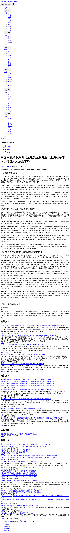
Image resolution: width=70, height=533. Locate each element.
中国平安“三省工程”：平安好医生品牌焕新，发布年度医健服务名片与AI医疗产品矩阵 (28, 335)
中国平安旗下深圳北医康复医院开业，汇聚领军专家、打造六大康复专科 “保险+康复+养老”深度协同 (33, 325)
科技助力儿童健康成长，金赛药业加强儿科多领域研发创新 (20, 505)
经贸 (9, 100)
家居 (9, 133)
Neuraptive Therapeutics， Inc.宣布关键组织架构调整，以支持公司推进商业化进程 (26, 389)
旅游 (9, 128)
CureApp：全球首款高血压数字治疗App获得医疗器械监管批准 (21, 492)
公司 (9, 44)
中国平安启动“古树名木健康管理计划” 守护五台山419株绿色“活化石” (23, 345)
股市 (9, 37)
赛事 (9, 103)
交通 (9, 65)
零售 (9, 122)
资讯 (6, 90)
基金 (9, 24)
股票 (9, 40)
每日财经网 (7, 166)
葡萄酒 (10, 126)
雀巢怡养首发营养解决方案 (9, 434)
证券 (6, 33)
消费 (6, 114)
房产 (9, 51)
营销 (9, 83)
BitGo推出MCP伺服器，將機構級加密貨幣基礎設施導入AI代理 (21, 408)
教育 (9, 107)
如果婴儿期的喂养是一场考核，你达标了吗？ (15, 452)
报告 (9, 75)
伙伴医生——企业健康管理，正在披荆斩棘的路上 (17, 513)
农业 (9, 61)
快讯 (9, 111)
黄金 (9, 28)
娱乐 (9, 98)
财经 (6, 11)
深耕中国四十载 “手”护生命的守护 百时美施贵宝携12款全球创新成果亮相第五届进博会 (29, 457)
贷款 (9, 30)
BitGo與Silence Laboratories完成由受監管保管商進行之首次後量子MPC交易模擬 (26, 399)
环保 (9, 87)
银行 (9, 15)
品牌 (9, 118)
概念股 (10, 42)
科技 (9, 55)
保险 (9, 17)
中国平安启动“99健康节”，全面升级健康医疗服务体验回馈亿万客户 (22, 364)
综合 (9, 96)
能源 (9, 63)
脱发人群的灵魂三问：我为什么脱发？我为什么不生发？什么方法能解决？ (25, 446)
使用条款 (7, 526)
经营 (9, 77)
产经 (6, 47)
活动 (9, 74)
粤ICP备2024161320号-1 (28, 521)
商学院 (10, 79)
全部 (5, 13)
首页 (5, 8)
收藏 (9, 26)
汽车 (9, 53)
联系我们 (7, 530)
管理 (6, 70)
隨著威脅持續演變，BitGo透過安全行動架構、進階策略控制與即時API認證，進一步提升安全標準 (32, 418)
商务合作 (7, 528)
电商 (9, 120)
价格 (9, 129)
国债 (9, 22)
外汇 (9, 19)
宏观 (9, 105)
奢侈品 (10, 124)
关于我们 (7, 525)
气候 (9, 101)
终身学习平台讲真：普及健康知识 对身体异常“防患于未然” (20, 480)
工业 (9, 57)
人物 (9, 94)
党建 (9, 109)
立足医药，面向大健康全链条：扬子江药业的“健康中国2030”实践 (22, 461)
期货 (9, 20)
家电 (9, 131)
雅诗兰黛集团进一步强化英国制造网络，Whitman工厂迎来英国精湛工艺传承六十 (27, 380)
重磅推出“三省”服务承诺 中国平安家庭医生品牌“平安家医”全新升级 (23, 354)
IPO (9, 39)
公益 (9, 85)
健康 (9, 67)
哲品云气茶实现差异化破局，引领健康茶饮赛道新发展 (18, 471)
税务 (9, 81)
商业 (9, 59)
